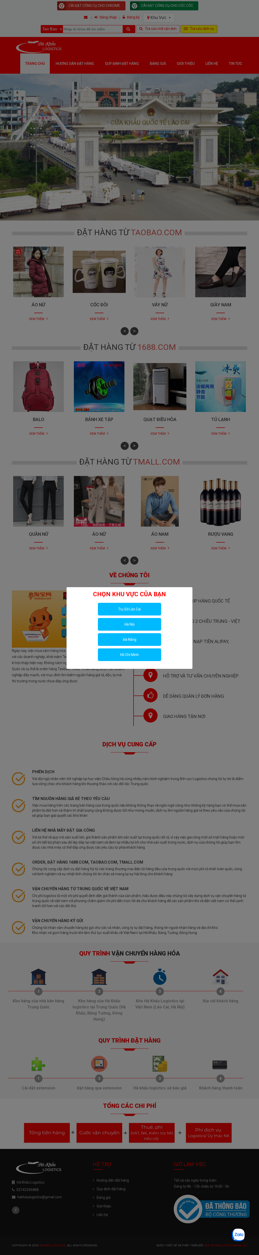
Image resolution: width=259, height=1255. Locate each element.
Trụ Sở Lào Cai (129, 609)
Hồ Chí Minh (129, 655)
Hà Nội (129, 624)
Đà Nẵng (129, 640)
